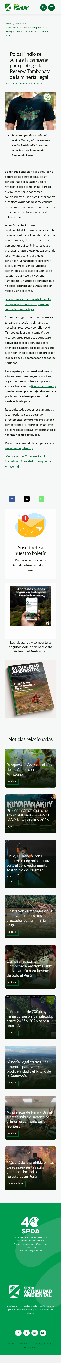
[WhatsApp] (41, 499)
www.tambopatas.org (19, 448)
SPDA (27, 1343)
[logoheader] (17, 5)
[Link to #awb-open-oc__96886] (43, 7)
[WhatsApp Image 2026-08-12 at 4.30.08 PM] (30, 661)
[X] (26, 499)
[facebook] (18, 1333)
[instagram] (34, 1333)
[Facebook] (12, 499)
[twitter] (26, 1333)
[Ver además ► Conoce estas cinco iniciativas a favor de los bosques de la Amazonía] (29, 461)
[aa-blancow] (31, 1286)
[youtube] (43, 1333)
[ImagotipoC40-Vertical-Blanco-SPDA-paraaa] (30, 1217)
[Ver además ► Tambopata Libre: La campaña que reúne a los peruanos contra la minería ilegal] (28, 304)
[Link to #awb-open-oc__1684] (51, 7)
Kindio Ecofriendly (43, 386)
